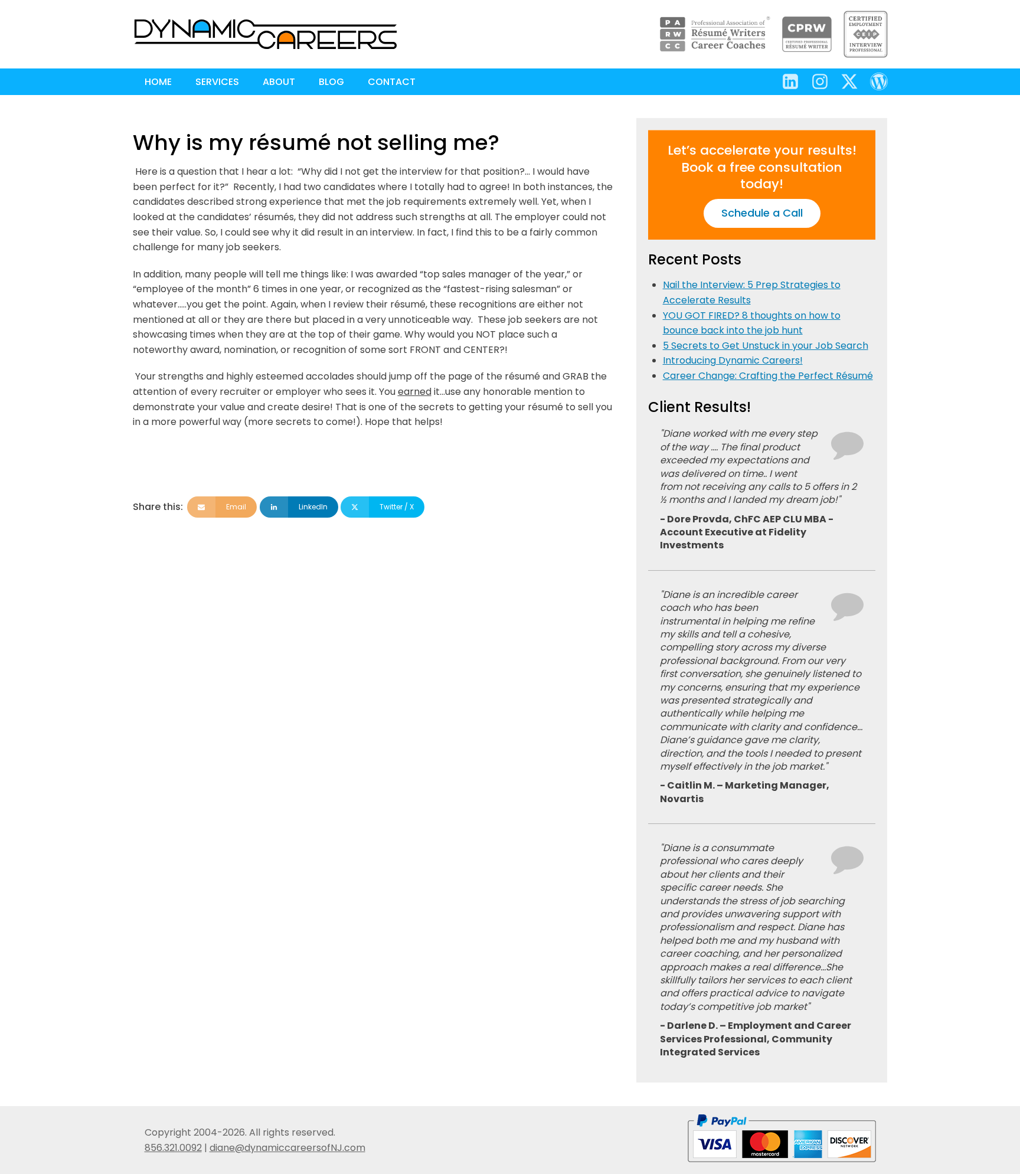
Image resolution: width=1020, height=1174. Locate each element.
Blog (331, 82)
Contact (392, 82)
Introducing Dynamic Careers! (733, 360)
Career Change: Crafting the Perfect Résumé (768, 375)
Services (217, 82)
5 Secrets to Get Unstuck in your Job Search (765, 345)
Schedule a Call (762, 212)
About (279, 82)
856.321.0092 (173, 1148)
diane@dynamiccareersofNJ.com (287, 1148)
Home (158, 82)
